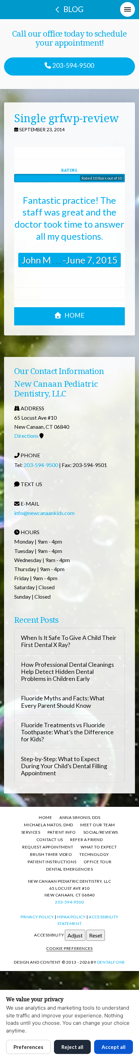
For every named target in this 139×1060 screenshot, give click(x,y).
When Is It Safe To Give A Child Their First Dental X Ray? (68, 641)
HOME (74, 315)
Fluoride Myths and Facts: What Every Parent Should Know (63, 702)
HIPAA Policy (71, 916)
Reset (95, 935)
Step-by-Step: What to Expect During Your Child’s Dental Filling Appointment (64, 766)
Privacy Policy (37, 916)
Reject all (72, 1047)
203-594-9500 (72, 65)
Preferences (28, 1047)
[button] (127, 9)
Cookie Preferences (69, 948)
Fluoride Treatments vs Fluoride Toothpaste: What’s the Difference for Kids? (67, 732)
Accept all (114, 1047)
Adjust (75, 935)
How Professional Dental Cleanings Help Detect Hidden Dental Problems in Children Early (67, 671)
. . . (56, 260)
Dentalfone (111, 962)
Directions (26, 435)
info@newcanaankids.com (44, 513)
